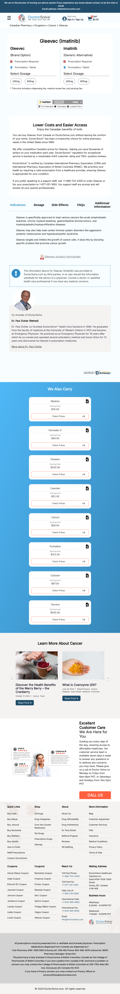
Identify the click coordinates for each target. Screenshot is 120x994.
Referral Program (70, 836)
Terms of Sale (95, 852)
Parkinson (95, 692)
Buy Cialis (12, 813)
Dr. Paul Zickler (69, 830)
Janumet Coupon (15, 890)
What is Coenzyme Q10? (79, 685)
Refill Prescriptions (16, 852)
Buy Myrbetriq (14, 830)
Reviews (66, 841)
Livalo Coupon (14, 917)
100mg (16, 81)
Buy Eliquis (12, 819)
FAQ (91, 830)
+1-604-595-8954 (70, 911)
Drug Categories (42, 819)
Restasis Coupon (42, 890)
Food (42, 696)
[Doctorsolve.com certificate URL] (97, 372)
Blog (91, 813)
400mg (30, 81)
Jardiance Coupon (16, 901)
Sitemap (38, 844)
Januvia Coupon (15, 895)
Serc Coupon (41, 895)
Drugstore (40, 25)
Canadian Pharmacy (21, 25)
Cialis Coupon (13, 878)
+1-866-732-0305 (73, 180)
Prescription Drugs (43, 839)
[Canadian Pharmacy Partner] (34, 17)
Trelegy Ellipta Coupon (45, 906)
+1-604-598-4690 (71, 902)
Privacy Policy (95, 847)
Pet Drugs (39, 833)
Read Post (23, 702)
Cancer (52, 25)
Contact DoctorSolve (17, 858)
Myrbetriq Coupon (43, 873)
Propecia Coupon (43, 878)
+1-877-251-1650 (70, 885)
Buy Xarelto (12, 841)
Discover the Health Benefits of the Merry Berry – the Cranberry (36, 688)
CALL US (95, 795)
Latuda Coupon (14, 906)
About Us (66, 813)
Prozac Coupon (42, 884)
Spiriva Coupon (42, 901)
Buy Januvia (13, 824)
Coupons (12, 866)
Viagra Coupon (42, 912)
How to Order (13, 847)
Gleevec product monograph (63, 256)
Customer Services (98, 824)
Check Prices (58, 416)
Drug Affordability (70, 819)
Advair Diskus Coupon (18, 873)
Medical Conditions (98, 841)
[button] (60, 104)
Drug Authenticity (70, 824)
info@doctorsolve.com (68, 8)
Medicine (86, 692)
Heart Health (76, 692)
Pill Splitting (67, 847)
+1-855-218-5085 (70, 893)
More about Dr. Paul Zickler (27, 346)
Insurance (93, 836)
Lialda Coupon (14, 912)
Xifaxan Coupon (42, 917)
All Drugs (39, 813)
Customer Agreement (99, 819)
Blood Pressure (83, 689)
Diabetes (66, 692)
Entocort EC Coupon (17, 884)
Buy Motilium (13, 836)
